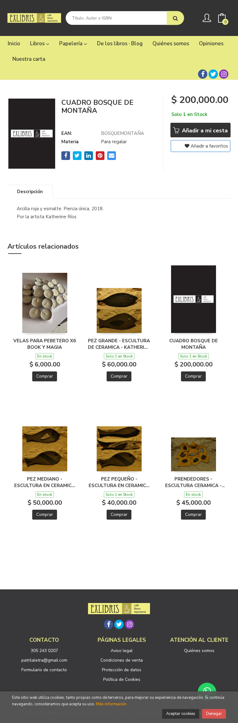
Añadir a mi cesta (204, 130)
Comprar (44, 376)
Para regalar (114, 142)
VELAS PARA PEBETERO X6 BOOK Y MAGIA (44, 344)
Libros (38, 43)
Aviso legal (122, 651)
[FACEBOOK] (202, 74)
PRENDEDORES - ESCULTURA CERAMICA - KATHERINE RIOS (193, 482)
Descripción (30, 192)
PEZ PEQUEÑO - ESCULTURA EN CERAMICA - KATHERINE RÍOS (119, 482)
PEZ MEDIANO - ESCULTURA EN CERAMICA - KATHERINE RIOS (44, 482)
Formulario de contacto (44, 670)
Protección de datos (121, 670)
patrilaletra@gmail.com (44, 660)
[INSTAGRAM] (223, 74)
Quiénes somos (199, 651)
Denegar (214, 713)
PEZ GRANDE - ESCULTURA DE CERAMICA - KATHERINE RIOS (119, 344)
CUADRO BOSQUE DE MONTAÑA (193, 344)
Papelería (71, 43)
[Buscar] (175, 18)
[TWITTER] (213, 74)
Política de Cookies (121, 679)
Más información (111, 704)
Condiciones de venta (121, 660)
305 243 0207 (44, 651)
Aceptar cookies (180, 713)
